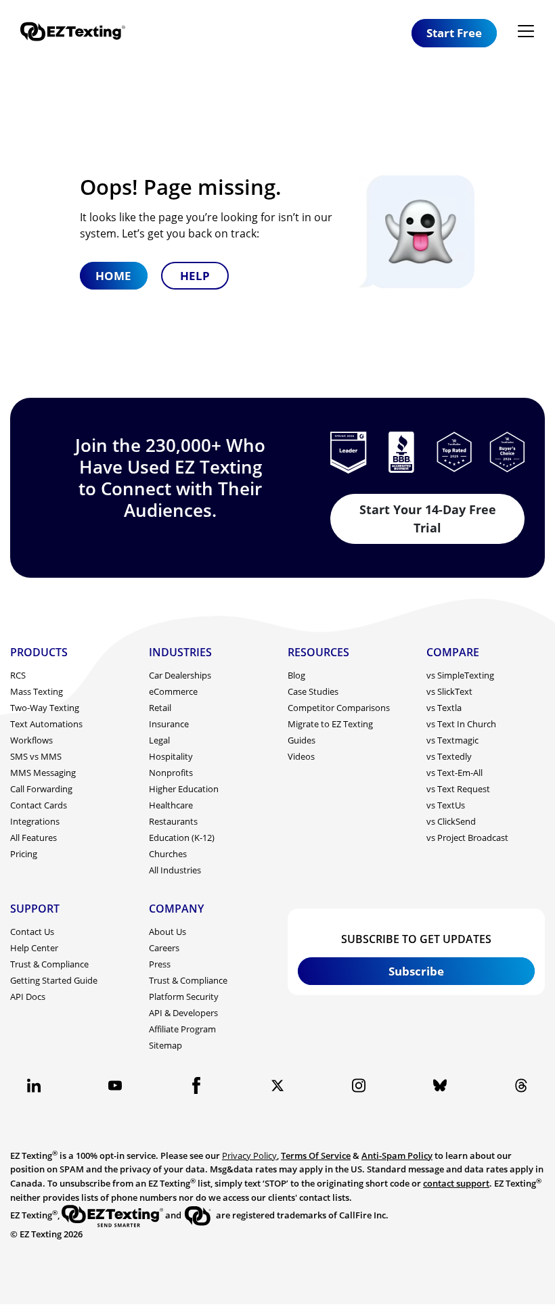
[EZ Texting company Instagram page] (358, 1085)
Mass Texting (36, 691)
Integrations (35, 821)
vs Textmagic (452, 740)
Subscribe (416, 971)
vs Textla (444, 708)
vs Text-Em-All (454, 772)
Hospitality (171, 756)
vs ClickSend (451, 821)
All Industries (175, 870)
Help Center (34, 948)
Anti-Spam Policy (396, 1155)
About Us (167, 931)
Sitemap (165, 1045)
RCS (18, 675)
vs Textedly (449, 756)
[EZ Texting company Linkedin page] (34, 1085)
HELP (195, 275)
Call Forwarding (41, 789)
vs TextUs (445, 805)
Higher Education (184, 789)
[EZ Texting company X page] (277, 1085)
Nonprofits (171, 772)
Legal (159, 740)
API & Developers (183, 1013)
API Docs (27, 996)
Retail (160, 708)
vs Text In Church (461, 724)
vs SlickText (449, 691)
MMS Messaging (43, 772)
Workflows (31, 740)
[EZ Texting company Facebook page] (196, 1085)
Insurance (169, 724)
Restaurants (173, 821)
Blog (296, 675)
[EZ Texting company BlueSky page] (440, 1085)
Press (160, 964)
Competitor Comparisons (339, 708)
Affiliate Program (182, 1029)
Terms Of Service (316, 1155)
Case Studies (313, 691)
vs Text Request (458, 789)
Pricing (23, 854)
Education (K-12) (182, 837)
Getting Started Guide (53, 980)
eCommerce (173, 691)
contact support (456, 1183)
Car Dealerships (180, 675)
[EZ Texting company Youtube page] (115, 1085)
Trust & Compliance (49, 964)
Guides (301, 740)
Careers (164, 948)
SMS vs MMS (36, 756)
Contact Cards (38, 805)
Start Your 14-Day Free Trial (427, 518)
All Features (33, 837)
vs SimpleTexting (460, 675)
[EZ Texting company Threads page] (521, 1085)
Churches (168, 854)
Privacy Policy (249, 1155)
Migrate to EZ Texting (330, 724)
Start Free (454, 33)
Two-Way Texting (44, 708)
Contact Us (32, 931)
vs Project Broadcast (467, 837)
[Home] (77, 33)
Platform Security (184, 996)
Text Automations (46, 724)
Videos (301, 756)
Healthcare (171, 805)
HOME (113, 275)
